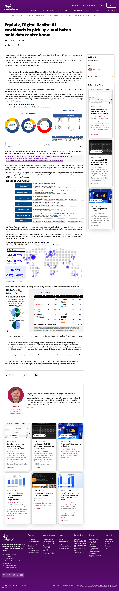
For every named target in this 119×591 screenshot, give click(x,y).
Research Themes (33, 550)
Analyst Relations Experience (94, 552)
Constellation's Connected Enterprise (93, 541)
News (22, 15)
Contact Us (75, 5)
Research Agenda (33, 542)
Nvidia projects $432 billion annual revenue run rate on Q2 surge (44, 446)
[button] (6, 45)
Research (35, 10)
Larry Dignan (15, 406)
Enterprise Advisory (49, 553)
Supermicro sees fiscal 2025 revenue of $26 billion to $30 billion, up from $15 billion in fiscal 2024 (39, 156)
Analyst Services (50, 10)
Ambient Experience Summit (95, 555)
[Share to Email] (15, 45)
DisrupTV (61, 539)
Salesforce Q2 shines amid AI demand (99, 210)
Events (89, 10)
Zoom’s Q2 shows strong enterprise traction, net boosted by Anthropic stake (70, 496)
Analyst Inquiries (48, 539)
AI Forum (92, 544)
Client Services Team (11, 565)
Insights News (109, 539)
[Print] (18, 45)
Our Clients (8, 556)
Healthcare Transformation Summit (93, 548)
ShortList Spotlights (65, 546)
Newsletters (108, 544)
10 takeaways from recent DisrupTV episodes (44, 494)
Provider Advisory (48, 542)
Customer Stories (110, 542)
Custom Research (48, 544)
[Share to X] (9, 45)
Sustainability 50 (79, 552)
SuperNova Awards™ (80, 543)
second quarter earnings (29, 89)
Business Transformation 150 (80, 540)
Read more (30, 407)
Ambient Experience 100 (80, 546)
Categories (92, 76)
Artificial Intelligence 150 (80, 549)
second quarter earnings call (40, 227)
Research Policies (33, 552)
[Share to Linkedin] (12, 45)
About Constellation (89, 5)
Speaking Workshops (46, 550)
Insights (100, 10)
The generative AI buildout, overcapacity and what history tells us (28, 158)
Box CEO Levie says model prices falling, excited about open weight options (15, 496)
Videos (64, 10)
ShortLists (31, 546)
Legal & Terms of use (11, 567)
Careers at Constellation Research (14, 561)
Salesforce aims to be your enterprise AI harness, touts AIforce (15, 446)
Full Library (31, 539)
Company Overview (10, 554)
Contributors (31, 548)
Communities (77, 10)
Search (110, 10)
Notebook (108, 546)
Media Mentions (9, 558)
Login (100, 5)
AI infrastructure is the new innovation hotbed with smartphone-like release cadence (34, 160)
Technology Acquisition (46, 546)
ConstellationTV (63, 542)
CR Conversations (64, 548)
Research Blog (32, 544)
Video (106, 548)
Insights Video (63, 544)
